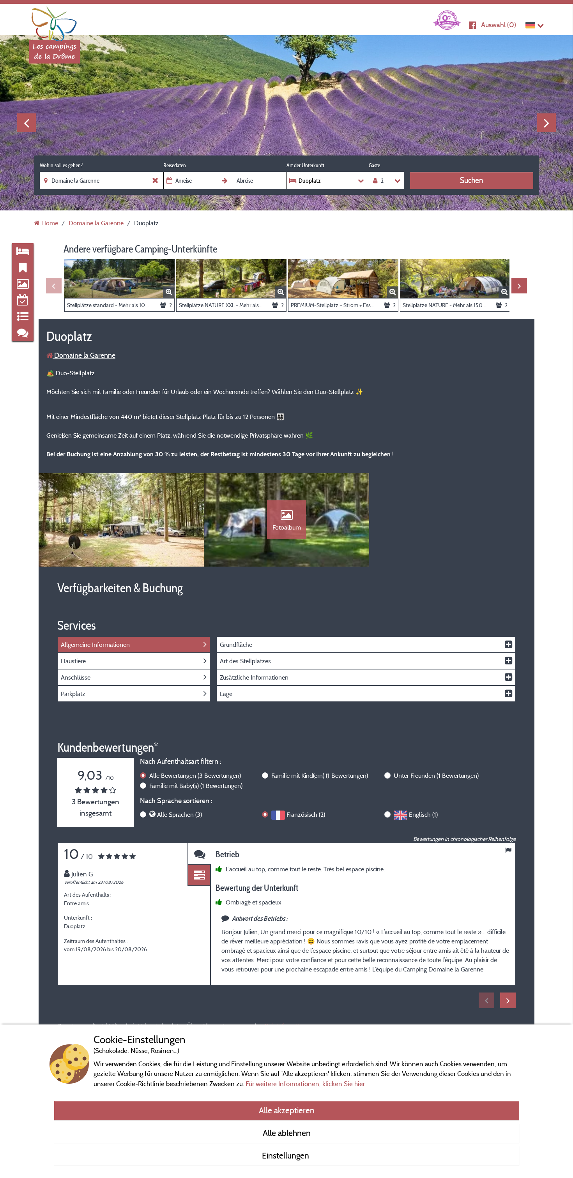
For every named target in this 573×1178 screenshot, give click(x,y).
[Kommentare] (199, 854)
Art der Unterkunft (305, 165)
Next (546, 122)
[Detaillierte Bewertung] (199, 875)
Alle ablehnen (287, 1133)
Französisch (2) (305, 814)
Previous (26, 122)
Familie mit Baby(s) (195, 785)
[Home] (54, 21)
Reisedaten (174, 165)
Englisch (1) (423, 814)
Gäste (374, 165)
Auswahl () (498, 24)
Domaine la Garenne (84, 355)
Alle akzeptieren (287, 1110)
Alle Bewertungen (195, 775)
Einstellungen (286, 1155)
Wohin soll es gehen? (61, 165)
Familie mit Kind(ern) (319, 775)
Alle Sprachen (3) (179, 814)
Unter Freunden (436, 775)
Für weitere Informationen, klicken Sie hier (305, 1083)
